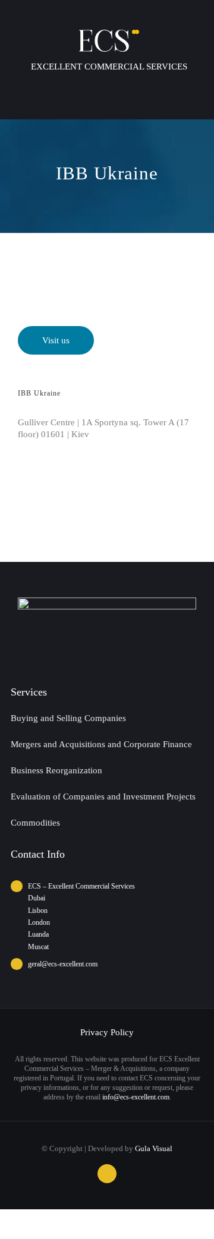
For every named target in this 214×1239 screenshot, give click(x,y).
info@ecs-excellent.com (135, 1097)
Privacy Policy (107, 1032)
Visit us (56, 340)
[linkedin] (107, 1173)
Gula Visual (153, 1148)
